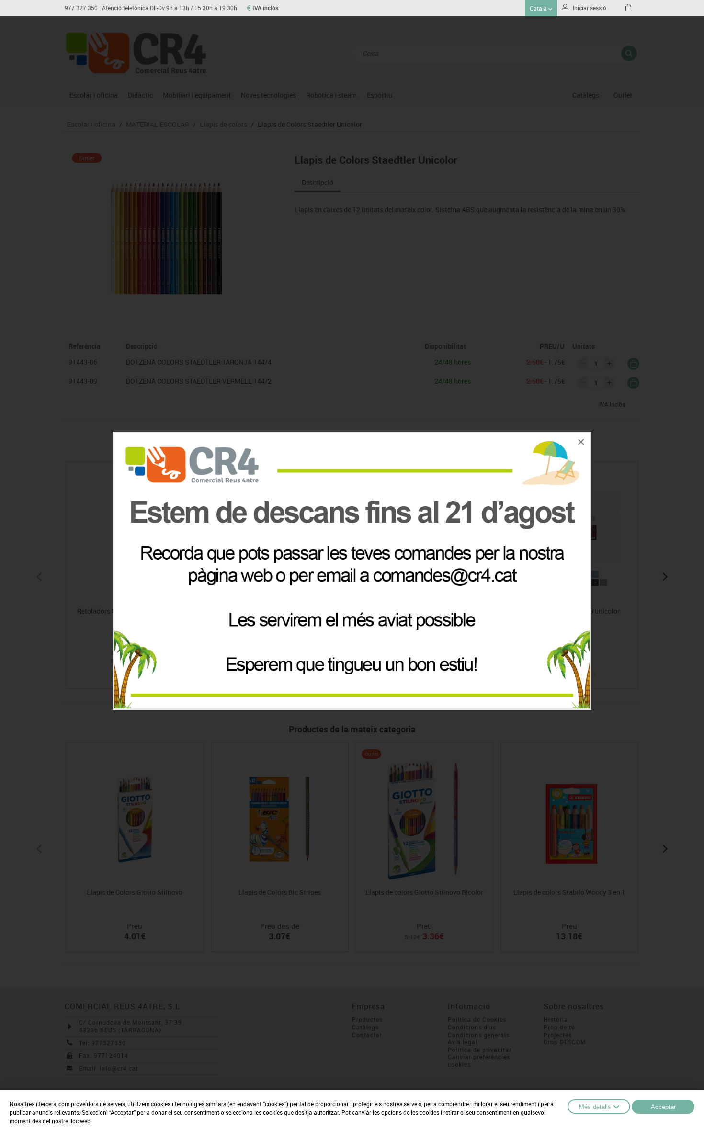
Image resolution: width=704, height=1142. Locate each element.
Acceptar (663, 1106)
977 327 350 (81, 7)
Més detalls (595, 1106)
